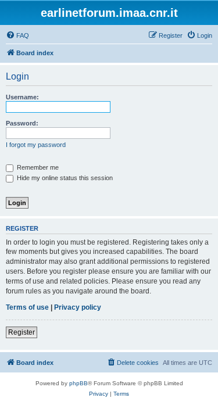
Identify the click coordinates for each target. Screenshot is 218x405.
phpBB (78, 383)
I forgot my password (36, 144)
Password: (22, 123)
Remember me (37, 167)
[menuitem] (17, 35)
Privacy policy (77, 307)
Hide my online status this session (64, 177)
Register (21, 332)
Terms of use (27, 307)
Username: (22, 97)
